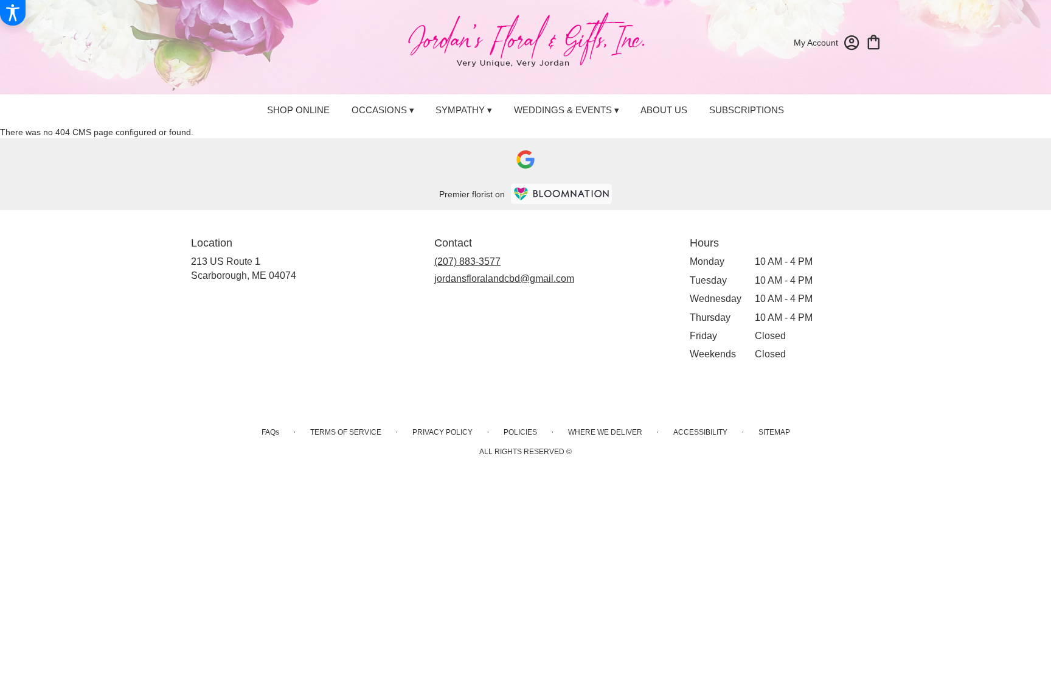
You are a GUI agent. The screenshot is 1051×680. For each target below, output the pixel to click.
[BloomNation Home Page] (561, 194)
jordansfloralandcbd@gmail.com (504, 278)
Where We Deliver (605, 432)
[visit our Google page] (525, 159)
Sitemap (774, 432)
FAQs (270, 432)
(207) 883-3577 (467, 261)
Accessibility (700, 432)
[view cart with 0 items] (873, 41)
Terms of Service (345, 432)
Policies (520, 432)
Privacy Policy (442, 432)
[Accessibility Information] (13, 13)
